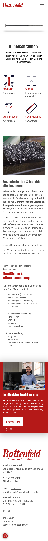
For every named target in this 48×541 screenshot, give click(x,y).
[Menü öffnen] (41, 5)
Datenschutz (9, 521)
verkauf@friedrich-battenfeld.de (23, 492)
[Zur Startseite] (13, 5)
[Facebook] (6, 429)
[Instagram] (11, 429)
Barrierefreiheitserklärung (16, 524)
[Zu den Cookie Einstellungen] (5, 535)
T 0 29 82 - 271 (13, 421)
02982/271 (16, 488)
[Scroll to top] (42, 535)
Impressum (8, 518)
